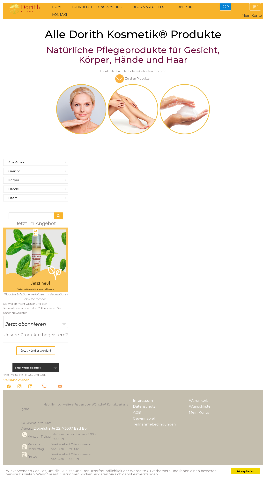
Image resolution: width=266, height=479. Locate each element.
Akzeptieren (245, 470)
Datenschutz (144, 406)
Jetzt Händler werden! (36, 350)
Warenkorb (199, 400)
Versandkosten (16, 380)
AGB (137, 412)
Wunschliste (200, 406)
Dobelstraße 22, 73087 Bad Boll (61, 428)
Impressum (143, 400)
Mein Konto (199, 412)
